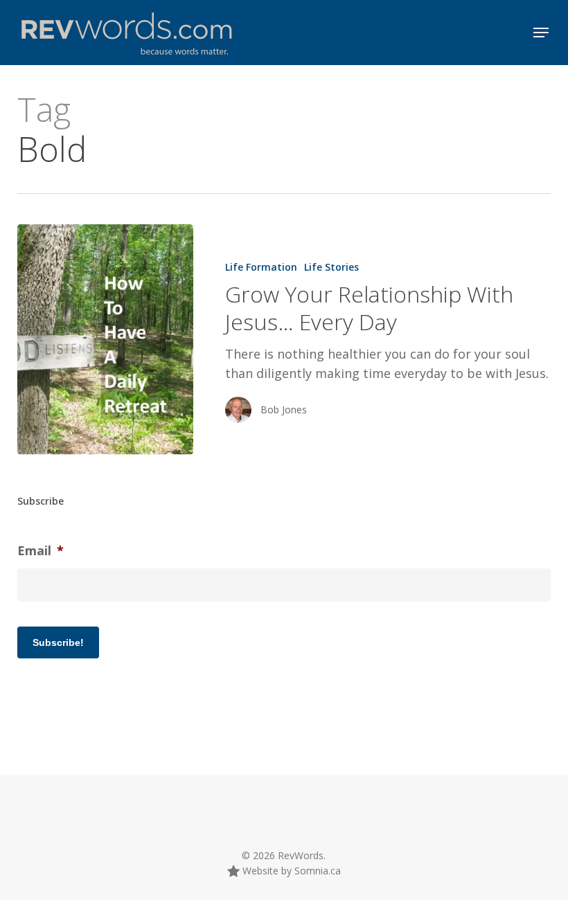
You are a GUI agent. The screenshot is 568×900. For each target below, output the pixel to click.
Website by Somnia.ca (290, 870)
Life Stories (331, 266)
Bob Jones (283, 409)
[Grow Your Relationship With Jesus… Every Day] (105, 339)
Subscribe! (58, 642)
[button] (541, 32)
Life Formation (261, 266)
